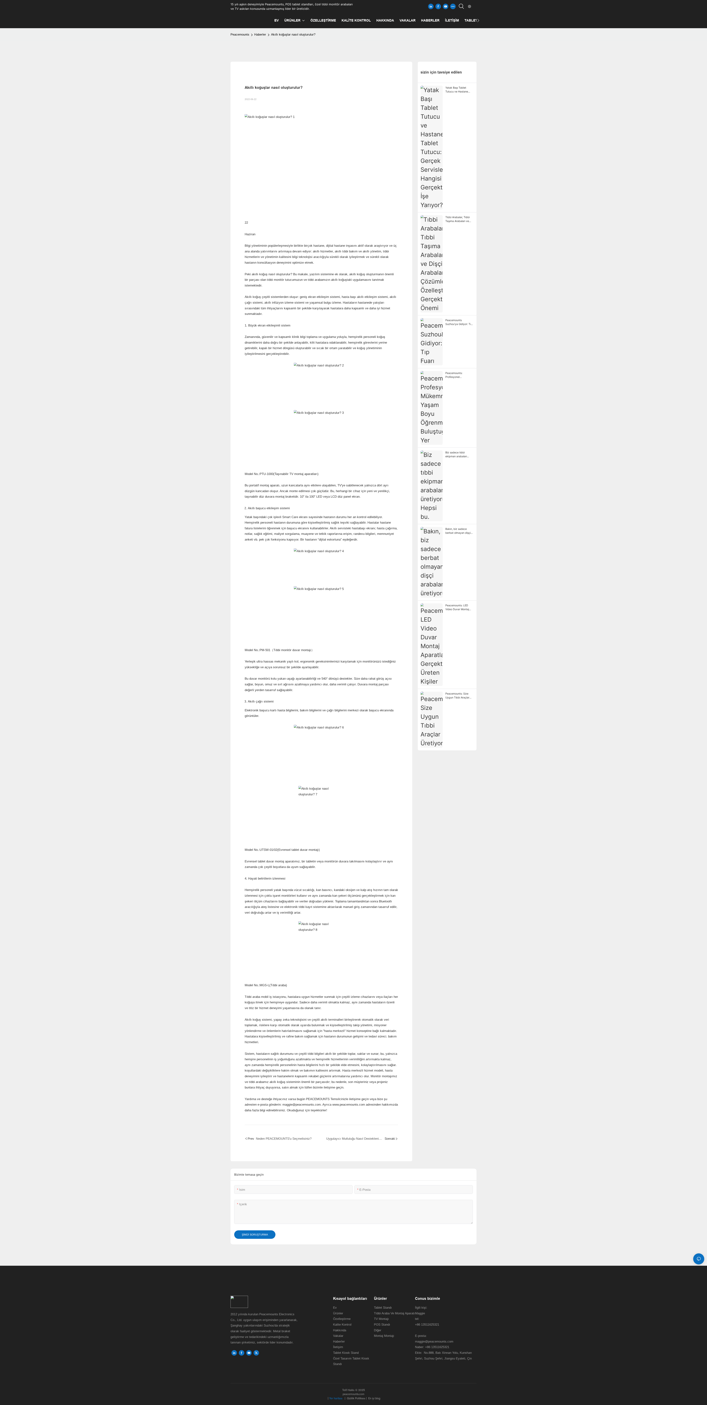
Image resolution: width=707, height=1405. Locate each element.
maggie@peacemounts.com (434, 1341)
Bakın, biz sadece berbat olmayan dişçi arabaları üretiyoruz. (458, 531)
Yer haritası (336, 1398)
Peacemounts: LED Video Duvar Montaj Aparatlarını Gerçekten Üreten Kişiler (458, 607)
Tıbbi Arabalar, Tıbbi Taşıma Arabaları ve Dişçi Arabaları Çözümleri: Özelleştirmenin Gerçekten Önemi (457, 219)
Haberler (260, 34)
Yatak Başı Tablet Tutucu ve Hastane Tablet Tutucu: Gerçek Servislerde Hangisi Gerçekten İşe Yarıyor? (458, 89)
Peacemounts (240, 34)
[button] (478, 20)
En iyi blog (373, 1398)
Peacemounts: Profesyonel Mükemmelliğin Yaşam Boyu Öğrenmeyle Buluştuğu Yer (458, 375)
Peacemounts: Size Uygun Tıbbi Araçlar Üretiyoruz (457, 695)
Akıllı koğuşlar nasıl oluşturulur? (293, 34)
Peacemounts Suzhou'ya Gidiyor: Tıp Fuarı (458, 322)
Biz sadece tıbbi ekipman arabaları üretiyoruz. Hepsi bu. (457, 454)
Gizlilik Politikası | (356, 1398)
